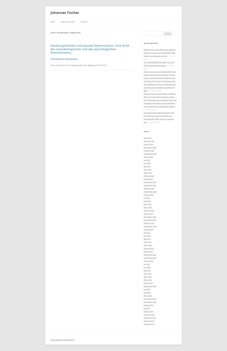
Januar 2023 (148, 251)
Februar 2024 (149, 210)
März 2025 (148, 172)
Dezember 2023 (150, 217)
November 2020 (150, 286)
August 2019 (148, 305)
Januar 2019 (148, 311)
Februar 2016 (149, 321)
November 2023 (150, 220)
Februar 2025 (149, 176)
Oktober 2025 (149, 150)
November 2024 (150, 185)
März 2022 (148, 277)
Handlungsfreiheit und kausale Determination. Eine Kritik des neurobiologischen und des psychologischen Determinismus (89, 48)
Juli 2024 (147, 198)
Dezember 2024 (150, 182)
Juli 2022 (147, 264)
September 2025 (150, 154)
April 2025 (147, 169)
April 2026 (147, 138)
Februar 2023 (149, 248)
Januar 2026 (148, 144)
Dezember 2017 (150, 318)
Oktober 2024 (149, 188)
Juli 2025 (147, 160)
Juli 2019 (147, 308)
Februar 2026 (149, 141)
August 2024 (148, 195)
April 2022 (147, 273)
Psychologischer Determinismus (64, 59)
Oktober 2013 (149, 324)
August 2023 (148, 229)
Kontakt (84, 22)
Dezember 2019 (150, 299)
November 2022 (150, 258)
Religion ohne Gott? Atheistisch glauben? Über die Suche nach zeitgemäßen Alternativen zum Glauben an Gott (160, 52)
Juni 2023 (147, 236)
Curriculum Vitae (67, 22)
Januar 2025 (148, 179)
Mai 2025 (147, 166)
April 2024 (147, 204)
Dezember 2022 (150, 254)
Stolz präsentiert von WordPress (62, 340)
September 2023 (150, 226)
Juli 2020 (147, 289)
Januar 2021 (148, 283)
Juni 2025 (147, 163)
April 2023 (147, 242)
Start (52, 22)
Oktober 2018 (149, 314)
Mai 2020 (147, 292)
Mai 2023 (147, 239)
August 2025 (148, 157)
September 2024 (150, 191)
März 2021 (148, 280)
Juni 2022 (147, 267)
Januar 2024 (148, 213)
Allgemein (92, 65)
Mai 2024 (147, 201)
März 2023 (148, 245)
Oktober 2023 (149, 223)
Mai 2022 (147, 270)
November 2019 (150, 302)
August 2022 (148, 261)
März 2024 (148, 207)
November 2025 (150, 147)
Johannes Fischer (64, 12)
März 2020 (148, 295)
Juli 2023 (147, 232)
